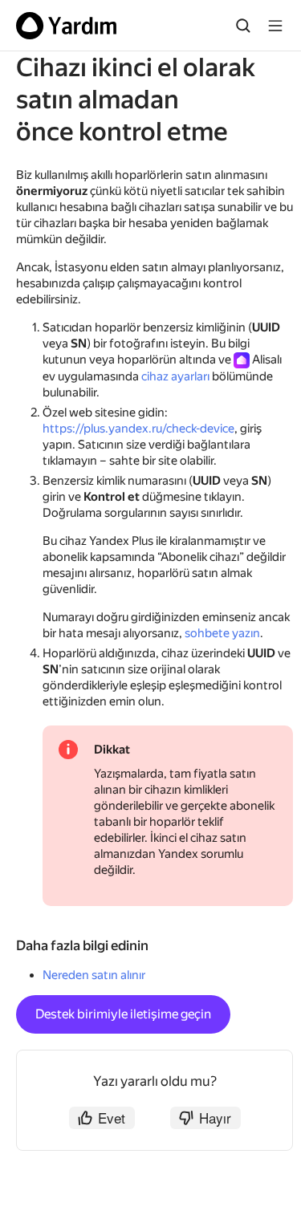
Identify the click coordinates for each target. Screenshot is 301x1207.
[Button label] (275, 25)
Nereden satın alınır (94, 975)
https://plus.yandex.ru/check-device (138, 428)
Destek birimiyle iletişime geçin (123, 1014)
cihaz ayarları (175, 376)
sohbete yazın (222, 633)
